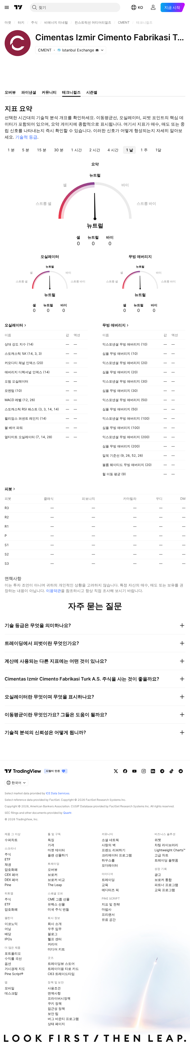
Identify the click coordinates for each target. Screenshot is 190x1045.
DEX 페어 (11, 880)
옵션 (8, 964)
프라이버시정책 (59, 998)
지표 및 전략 (111, 904)
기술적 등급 (26, 137)
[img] (97, 50)
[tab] (11, 150)
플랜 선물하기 (58, 855)
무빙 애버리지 (114, 325)
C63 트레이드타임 (61, 974)
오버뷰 (52, 869)
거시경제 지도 (15, 969)
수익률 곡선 (13, 958)
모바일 (9, 988)
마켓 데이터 (56, 850)
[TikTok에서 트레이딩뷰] (171, 771)
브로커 (52, 875)
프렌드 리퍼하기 (113, 850)
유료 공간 (109, 920)
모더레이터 (110, 865)
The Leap (55, 885)
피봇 (8, 489)
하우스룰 (108, 860)
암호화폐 (11, 869)
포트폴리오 (13, 953)
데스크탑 (11, 993)
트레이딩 (108, 880)
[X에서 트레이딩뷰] (116, 771)
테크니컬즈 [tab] (71, 92)
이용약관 (53, 590)
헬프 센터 (55, 939)
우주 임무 (55, 929)
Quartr (67, 812)
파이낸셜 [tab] (28, 92)
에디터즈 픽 (110, 890)
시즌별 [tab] (91, 92)
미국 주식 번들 (58, 909)
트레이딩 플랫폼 (166, 860)
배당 (8, 934)
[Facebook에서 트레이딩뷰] (125, 771)
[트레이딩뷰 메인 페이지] (18, 7)
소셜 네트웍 (110, 840)
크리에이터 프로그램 (117, 855)
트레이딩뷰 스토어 (61, 964)
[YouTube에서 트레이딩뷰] (134, 771)
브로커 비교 (56, 880)
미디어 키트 (56, 949)
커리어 (52, 944)
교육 (105, 885)
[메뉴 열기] (6, 7)
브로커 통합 (163, 880)
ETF (7, 859)
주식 (8, 854)
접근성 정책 (56, 1008)
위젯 (158, 840)
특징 (51, 840)
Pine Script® (14, 974)
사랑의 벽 (109, 845)
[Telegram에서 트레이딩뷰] (162, 771)
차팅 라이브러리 (166, 845)
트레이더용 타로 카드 (63, 969)
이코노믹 (11, 924)
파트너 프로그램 (166, 885)
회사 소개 (55, 924)
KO (140, 7)
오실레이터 (14, 325)
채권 (8, 864)
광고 (158, 875)
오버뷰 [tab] (10, 92)
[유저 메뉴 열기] (153, 7)
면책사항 (54, 993)
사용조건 (54, 988)
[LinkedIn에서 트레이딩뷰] (153, 771)
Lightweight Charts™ (170, 850)
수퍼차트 (11, 840)
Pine (8, 885)
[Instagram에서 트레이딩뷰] (143, 771)
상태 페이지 (56, 1024)
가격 (51, 845)
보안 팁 (53, 1014)
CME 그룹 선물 (59, 899)
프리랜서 (108, 914)
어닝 (8, 929)
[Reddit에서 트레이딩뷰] (180, 771)
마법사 (106, 909)
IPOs (8, 939)
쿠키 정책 (55, 1003)
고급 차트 (161, 855)
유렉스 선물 (56, 904)
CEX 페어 (11, 875)
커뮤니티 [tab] (49, 92)
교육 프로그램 (165, 890)
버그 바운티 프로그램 (63, 1019)
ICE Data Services (57, 793)
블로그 (52, 934)
